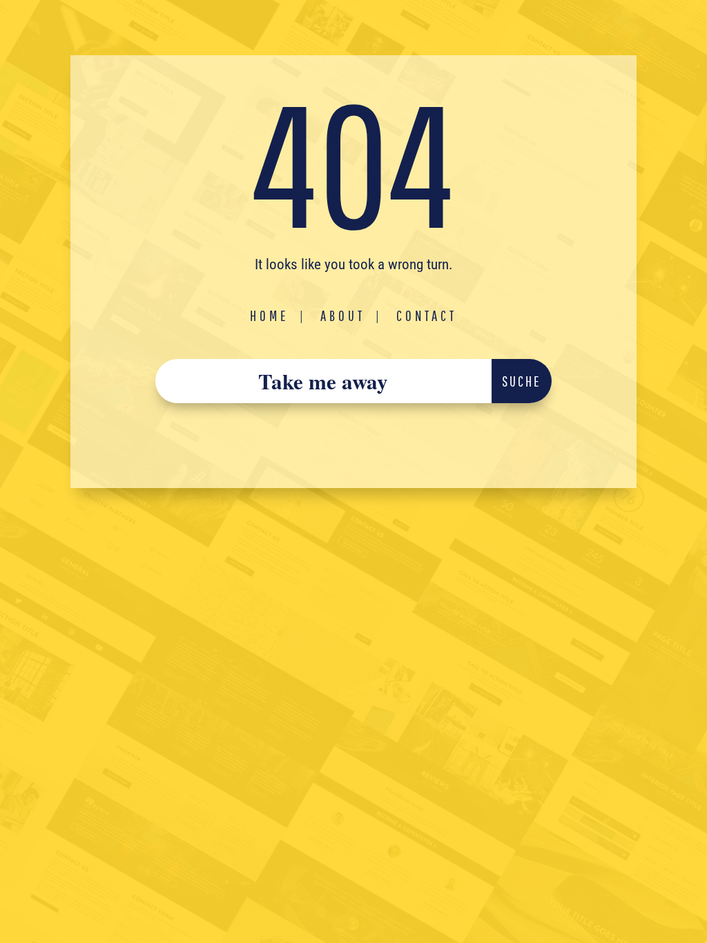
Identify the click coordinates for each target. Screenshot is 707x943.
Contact (426, 315)
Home (269, 315)
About (342, 315)
